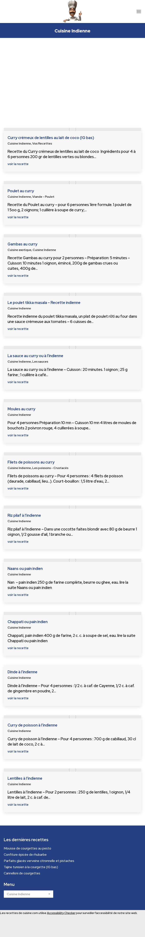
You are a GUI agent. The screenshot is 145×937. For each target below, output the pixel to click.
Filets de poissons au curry (31, 462)
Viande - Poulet (43, 197)
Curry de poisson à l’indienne (32, 725)
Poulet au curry (21, 190)
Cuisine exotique (19, 250)
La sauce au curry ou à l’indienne (35, 355)
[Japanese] (25, 11)
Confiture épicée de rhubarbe (25, 854)
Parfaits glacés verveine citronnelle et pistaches (39, 861)
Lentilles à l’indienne (25, 778)
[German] (18, 11)
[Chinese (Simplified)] (8, 11)
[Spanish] (29, 11)
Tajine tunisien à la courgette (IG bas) (31, 867)
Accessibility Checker (61, 913)
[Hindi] (22, 11)
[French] (15, 11)
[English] (12, 11)
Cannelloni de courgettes (22, 873)
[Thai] (32, 11)
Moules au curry (21, 409)
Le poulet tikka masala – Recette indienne (44, 302)
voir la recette (18, 164)
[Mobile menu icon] (138, 11)
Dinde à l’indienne (22, 672)
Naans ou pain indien (25, 568)
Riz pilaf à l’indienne (24, 515)
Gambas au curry (22, 244)
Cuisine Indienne (19, 143)
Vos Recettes (42, 143)
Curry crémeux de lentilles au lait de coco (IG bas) (51, 137)
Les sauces (40, 362)
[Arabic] (5, 11)
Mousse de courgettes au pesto (27, 848)
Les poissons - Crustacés (50, 468)
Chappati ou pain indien (28, 621)
